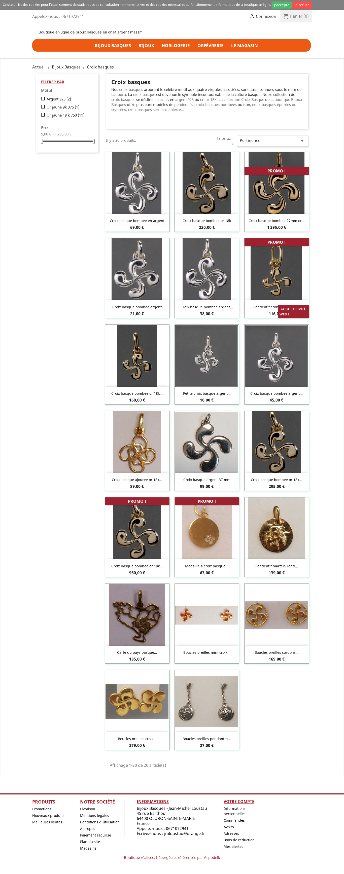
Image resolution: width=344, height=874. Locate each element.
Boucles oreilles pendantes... (207, 738)
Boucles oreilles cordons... (277, 652)
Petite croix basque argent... (207, 393)
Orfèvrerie (210, 45)
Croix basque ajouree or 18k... (137, 479)
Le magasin (244, 45)
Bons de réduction (239, 839)
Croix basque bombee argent (137, 307)
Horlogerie (176, 45)
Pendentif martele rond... (276, 566)
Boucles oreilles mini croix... (206, 652)
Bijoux (146, 45)
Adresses (231, 833)
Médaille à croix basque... (206, 566)
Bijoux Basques (113, 45)
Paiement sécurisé (95, 835)
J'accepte (281, 5)
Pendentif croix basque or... (276, 307)
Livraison (87, 809)
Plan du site (90, 841)
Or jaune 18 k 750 (65, 115)
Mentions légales (94, 815)
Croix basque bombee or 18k (207, 220)
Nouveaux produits (48, 815)
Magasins (88, 848)
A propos (87, 828)
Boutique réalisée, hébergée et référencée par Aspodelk (172, 857)
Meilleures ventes (47, 822)
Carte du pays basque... (137, 652)
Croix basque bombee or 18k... (137, 393)
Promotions (41, 809)
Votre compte (239, 801)
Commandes (234, 820)
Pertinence (272, 141)
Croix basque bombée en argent (137, 220)
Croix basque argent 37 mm (206, 479)
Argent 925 (59, 98)
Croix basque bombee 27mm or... (277, 220)
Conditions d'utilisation (100, 822)
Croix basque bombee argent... (207, 307)
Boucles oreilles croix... (137, 738)
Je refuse (302, 5)
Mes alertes (233, 846)
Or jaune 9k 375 (63, 107)
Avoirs (229, 826)
